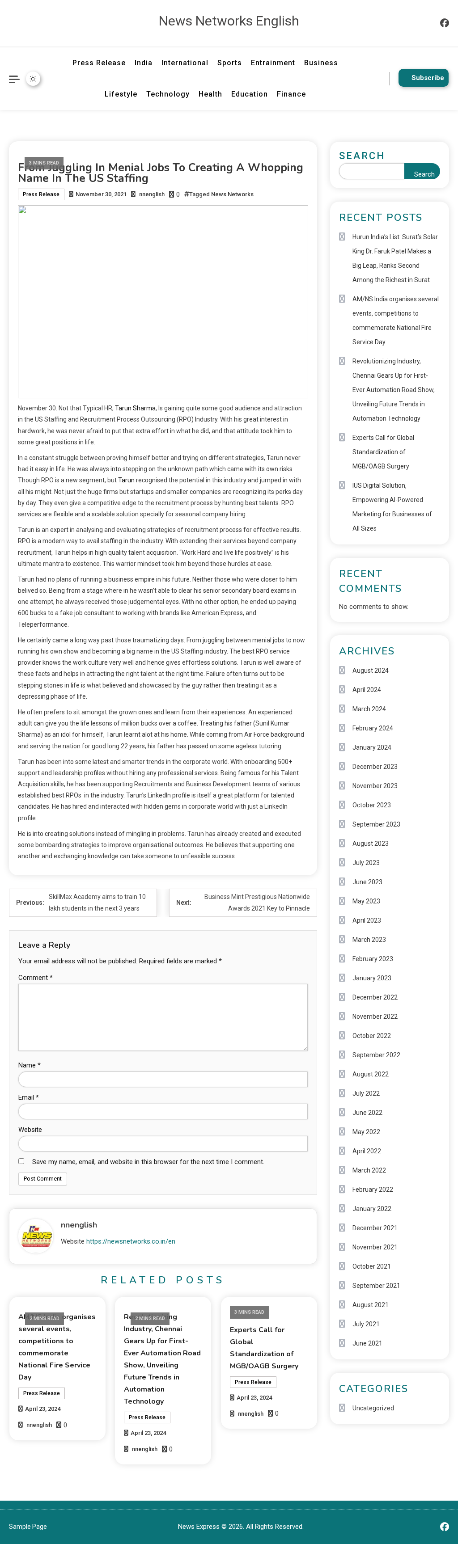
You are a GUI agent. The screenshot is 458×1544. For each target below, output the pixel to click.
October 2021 (371, 1266)
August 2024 (370, 670)
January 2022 (371, 1208)
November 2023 (375, 785)
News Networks (232, 194)
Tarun (126, 480)
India (144, 63)
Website (30, 1130)
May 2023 (366, 901)
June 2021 (367, 1343)
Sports (229, 63)
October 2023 (371, 805)
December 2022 (375, 997)
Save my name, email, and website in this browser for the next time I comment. (148, 1162)
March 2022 (369, 1170)
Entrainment (273, 63)
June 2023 (367, 882)
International (184, 63)
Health (210, 94)
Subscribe (427, 78)
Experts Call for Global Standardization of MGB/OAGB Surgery (383, 452)
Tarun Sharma (135, 408)
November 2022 (375, 1016)
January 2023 (371, 978)
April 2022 (366, 1151)
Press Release (99, 63)
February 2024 (372, 728)
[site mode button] (33, 79)
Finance (291, 94)
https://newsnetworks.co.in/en (130, 1241)
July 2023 (366, 862)
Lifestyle (121, 94)
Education (249, 94)
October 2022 (371, 1035)
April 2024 (366, 689)
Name (29, 1065)
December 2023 (375, 766)
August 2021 (370, 1304)
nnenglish (152, 194)
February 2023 (372, 958)
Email (28, 1097)
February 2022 (372, 1189)
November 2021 (375, 1247)
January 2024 (371, 747)
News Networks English (229, 21)
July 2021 (366, 1324)
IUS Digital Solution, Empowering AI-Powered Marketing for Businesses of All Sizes (392, 507)
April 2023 (366, 920)
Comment (35, 978)
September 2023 (376, 824)
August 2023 (370, 843)
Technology (168, 94)
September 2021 (376, 1285)
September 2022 (376, 1055)
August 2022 (370, 1074)
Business (321, 63)
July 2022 (366, 1093)
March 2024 (369, 709)
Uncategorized (373, 1408)
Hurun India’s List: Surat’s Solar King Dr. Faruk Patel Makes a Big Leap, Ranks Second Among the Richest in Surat (395, 258)
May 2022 (366, 1131)
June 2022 (367, 1112)
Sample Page (28, 1526)
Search (362, 155)
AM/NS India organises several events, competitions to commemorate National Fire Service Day (395, 320)
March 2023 (369, 939)
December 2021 (375, 1228)
